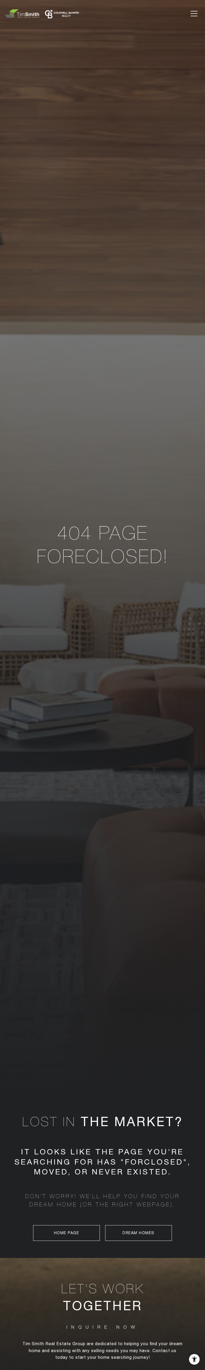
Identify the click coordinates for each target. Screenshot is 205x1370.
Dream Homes (139, 1233)
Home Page (66, 1233)
